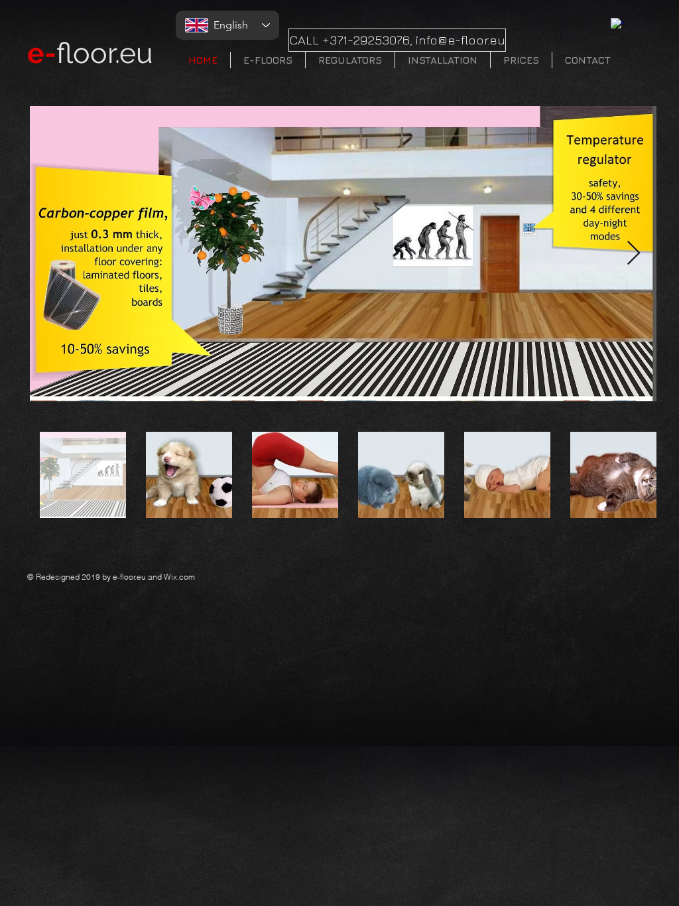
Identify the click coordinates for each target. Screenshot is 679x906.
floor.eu (90, 53)
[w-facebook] (617, 24)
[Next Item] (633, 254)
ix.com (183, 577)
